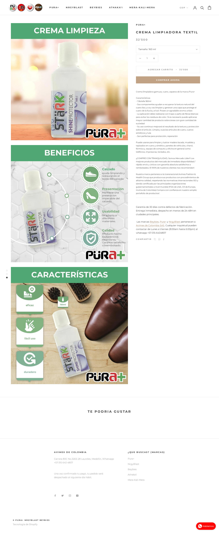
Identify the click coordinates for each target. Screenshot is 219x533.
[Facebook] (164, 239)
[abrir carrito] (209, 7)
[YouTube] (77, 495)
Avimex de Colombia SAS (150, 225)
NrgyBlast (74, 7)
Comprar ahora (168, 80)
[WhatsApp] (159, 239)
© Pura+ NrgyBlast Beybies (31, 520)
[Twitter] (62, 495)
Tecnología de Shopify (25, 524)
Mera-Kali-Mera (142, 7)
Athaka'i (116, 7)
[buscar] (202, 7)
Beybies (96, 7)
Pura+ (54, 7)
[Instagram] (70, 495)
